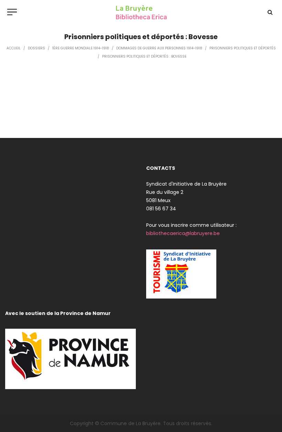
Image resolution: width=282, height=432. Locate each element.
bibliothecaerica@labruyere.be (183, 233)
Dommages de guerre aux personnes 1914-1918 (159, 48)
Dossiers (36, 48)
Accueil (14, 48)
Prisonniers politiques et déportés (242, 48)
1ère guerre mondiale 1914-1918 (80, 48)
